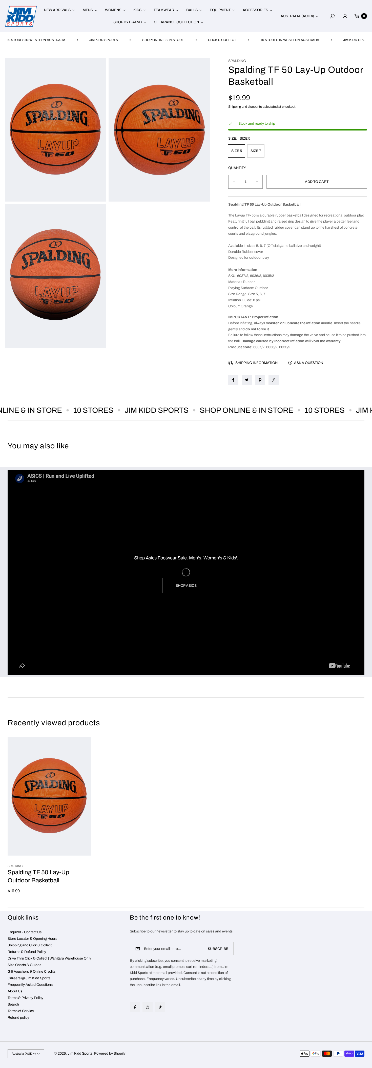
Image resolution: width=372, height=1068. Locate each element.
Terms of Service (21, 1011)
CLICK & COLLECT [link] (200, 40)
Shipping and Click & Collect (30, 945)
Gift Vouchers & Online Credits (31, 971)
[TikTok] (160, 1007)
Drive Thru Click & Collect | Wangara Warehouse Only (49, 958)
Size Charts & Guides (24, 965)
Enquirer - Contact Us (25, 932)
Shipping (234, 106)
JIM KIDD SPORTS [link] (81, 40)
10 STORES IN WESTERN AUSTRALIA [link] (267, 40)
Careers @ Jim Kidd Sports (29, 978)
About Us (15, 991)
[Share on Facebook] (233, 380)
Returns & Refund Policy (27, 952)
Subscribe (218, 949)
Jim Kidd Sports (80, 1053)
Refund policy (18, 1017)
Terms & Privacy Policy (25, 998)
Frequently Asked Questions (30, 985)
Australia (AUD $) (297, 16)
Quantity (237, 168)
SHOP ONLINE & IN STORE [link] (141, 40)
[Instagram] (147, 1007)
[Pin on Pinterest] (260, 380)
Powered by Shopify (110, 1053)
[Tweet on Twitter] (247, 380)
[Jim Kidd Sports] (21, 16)
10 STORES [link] (75, 410)
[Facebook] (135, 1007)
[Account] (344, 16)
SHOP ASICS (186, 585)
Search (13, 1004)
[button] (58, 10)
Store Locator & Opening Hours (32, 939)
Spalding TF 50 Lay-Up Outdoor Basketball (38, 876)
